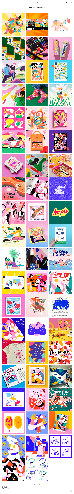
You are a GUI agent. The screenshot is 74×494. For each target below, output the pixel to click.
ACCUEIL (4, 2)
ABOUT (7, 2)
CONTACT (12, 2)
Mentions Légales (5, 489)
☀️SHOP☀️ (17, 2)
